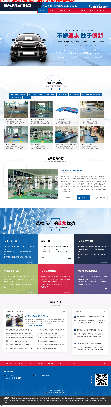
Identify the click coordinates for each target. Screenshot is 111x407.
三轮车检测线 (40, 398)
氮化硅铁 (33, 398)
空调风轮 (11, 400)
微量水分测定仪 (27, 398)
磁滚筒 (7, 400)
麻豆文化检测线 (74, 94)
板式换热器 (50, 400)
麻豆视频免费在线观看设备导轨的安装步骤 (51, 337)
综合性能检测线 (50, 94)
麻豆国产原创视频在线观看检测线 (91, 94)
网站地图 (2, 406)
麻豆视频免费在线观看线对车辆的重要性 (20, 345)
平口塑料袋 (87, 400)
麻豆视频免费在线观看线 (35, 94)
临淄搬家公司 (101, 400)
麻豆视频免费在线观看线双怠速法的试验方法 (21, 333)
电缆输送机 (54, 398)
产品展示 (83, 197)
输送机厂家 (35, 400)
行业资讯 (20, 311)
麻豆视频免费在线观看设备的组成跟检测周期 (52, 330)
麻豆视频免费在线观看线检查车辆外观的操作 (91, 316)
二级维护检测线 (62, 94)
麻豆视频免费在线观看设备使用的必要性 (89, 343)
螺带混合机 (65, 400)
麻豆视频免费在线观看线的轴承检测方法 (89, 330)
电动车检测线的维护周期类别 (48, 348)
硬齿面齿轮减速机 (83, 398)
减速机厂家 (25, 400)
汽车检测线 (13, 398)
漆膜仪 (59, 398)
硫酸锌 (30, 400)
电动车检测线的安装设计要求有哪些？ (19, 341)
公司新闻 (10, 311)
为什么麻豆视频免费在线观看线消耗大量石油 (21, 348)
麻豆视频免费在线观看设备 (18, 94)
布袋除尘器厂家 (57, 400)
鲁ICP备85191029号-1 (59, 392)
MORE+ (62, 311)
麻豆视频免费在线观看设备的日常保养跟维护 (21, 337)
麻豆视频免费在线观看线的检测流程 (50, 341)
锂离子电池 (47, 398)
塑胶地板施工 (93, 400)
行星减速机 (64, 398)
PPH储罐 (90, 398)
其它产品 (26, 97)
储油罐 (76, 398)
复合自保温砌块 (72, 400)
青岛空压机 (19, 398)
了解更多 (67, 197)
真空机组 (95, 398)
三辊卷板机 (71, 398)
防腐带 (44, 400)
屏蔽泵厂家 (80, 400)
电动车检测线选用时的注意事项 (48, 333)
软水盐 (40, 400)
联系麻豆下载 (101, 197)
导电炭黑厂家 (18, 400)
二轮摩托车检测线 (16, 97)
